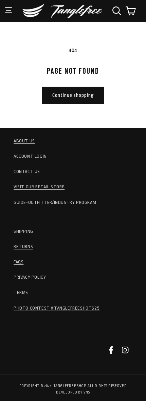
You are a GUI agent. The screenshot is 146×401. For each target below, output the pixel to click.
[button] (8, 5)
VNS (87, 392)
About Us (24, 140)
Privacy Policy (30, 277)
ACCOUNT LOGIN (30, 156)
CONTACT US (27, 171)
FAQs (18, 261)
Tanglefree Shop (70, 386)
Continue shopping (73, 95)
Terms (21, 292)
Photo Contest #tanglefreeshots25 (56, 308)
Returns (23, 246)
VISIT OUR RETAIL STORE (39, 186)
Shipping (23, 231)
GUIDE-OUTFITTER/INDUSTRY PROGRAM (55, 202)
